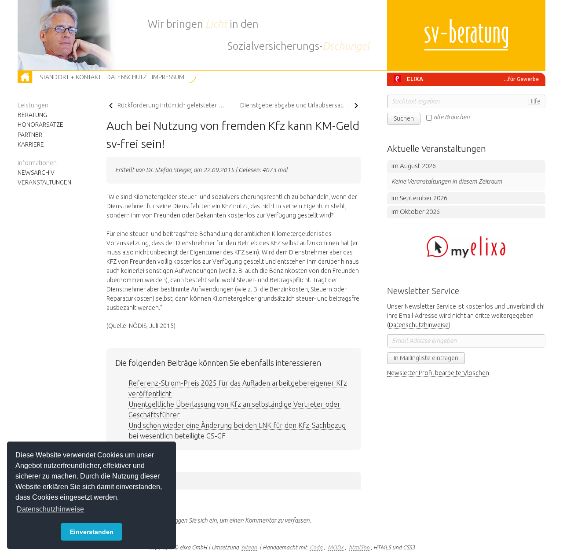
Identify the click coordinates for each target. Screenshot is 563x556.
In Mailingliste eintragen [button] (426, 357)
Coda (316, 547)
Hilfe (534, 101)
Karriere (31, 144)
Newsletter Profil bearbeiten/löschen (438, 372)
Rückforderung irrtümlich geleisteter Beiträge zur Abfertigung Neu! (172, 105)
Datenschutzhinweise (419, 324)
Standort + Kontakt (70, 77)
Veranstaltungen (44, 182)
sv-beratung (466, 35)
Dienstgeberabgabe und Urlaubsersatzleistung (300, 105)
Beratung (32, 114)
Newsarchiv (36, 172)
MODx (336, 547)
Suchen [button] (404, 118)
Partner (30, 134)
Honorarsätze (40, 124)
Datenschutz (126, 77)
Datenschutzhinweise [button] (50, 509)
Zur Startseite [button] (25, 77)
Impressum (168, 77)
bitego (249, 547)
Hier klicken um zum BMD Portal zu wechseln (466, 247)
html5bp (359, 547)
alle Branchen (452, 117)
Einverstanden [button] (91, 531)
